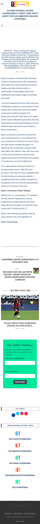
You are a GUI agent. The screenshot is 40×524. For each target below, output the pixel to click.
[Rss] (24, 505)
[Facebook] (10, 505)
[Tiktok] (29, 505)
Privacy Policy (30, 513)
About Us (8, 513)
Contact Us (18, 513)
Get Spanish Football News (20, 451)
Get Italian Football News (20, 463)
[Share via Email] (27, 240)
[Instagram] (20, 505)
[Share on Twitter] (21, 240)
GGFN (3, 222)
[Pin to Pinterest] (24, 240)
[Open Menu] (2, 4)
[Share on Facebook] (17, 240)
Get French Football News (20, 439)
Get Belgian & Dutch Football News (20, 475)
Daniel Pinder (12, 222)
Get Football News (20, 487)
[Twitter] (15, 505)
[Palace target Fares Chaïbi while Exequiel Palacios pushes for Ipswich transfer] (20, 307)
